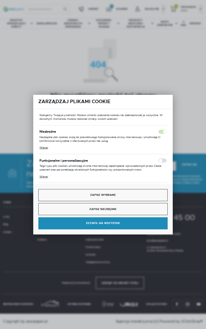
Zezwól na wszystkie (103, 223)
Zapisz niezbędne (103, 209)
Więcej (43, 147)
